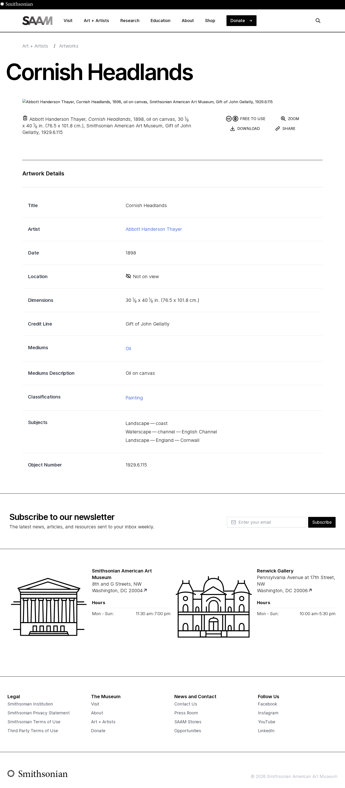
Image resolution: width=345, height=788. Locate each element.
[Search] (318, 20)
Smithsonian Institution (30, 703)
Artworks (68, 46)
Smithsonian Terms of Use (34, 721)
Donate (98, 730)
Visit (95, 703)
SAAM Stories (187, 721)
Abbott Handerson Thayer (154, 229)
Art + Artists (35, 46)
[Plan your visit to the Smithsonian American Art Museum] (48, 613)
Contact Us (185, 703)
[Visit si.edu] (38, 774)
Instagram (268, 712)
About (97, 712)
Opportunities (187, 730)
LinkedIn (266, 730)
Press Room (186, 712)
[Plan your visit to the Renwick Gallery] (213, 613)
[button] (25, 118)
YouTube (266, 721)
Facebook (267, 703)
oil (128, 348)
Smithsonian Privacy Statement (39, 712)
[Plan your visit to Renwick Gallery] (310, 590)
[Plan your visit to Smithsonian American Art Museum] (145, 590)
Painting (134, 398)
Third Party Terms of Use (33, 730)
